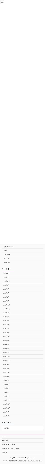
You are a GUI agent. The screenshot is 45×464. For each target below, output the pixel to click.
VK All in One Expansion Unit (35, 460)
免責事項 (4, 452)
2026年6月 (6, 281)
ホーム (4, 436)
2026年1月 (6, 301)
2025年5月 (6, 333)
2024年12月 (6, 352)
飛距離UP (7, 254)
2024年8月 (6, 368)
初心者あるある (9, 246)
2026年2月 (6, 297)
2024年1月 (6, 396)
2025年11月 (6, 309)
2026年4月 (6, 289)
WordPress (12, 460)
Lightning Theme (22, 460)
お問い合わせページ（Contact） (11, 448)
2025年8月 (6, 321)
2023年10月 (6, 408)
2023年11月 (6, 404)
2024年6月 (6, 376)
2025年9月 (6, 317)
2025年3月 (6, 340)
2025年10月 (6, 313)
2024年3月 (6, 388)
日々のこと (6, 258)
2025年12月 (6, 305)
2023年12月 (6, 400)
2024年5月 (6, 380)
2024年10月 (6, 360)
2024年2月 (6, 392)
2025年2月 (6, 344)
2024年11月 (6, 356)
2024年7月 (6, 372)
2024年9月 (6, 364)
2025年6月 (6, 329)
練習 (5, 250)
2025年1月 (6, 348)
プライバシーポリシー (8, 444)
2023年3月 (6, 416)
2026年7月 (6, 277)
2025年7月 (6, 325)
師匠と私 (7, 262)
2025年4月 (6, 337)
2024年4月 (6, 384)
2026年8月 (6, 273)
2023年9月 (6, 412)
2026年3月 (6, 293)
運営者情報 (5, 440)
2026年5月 (6, 285)
